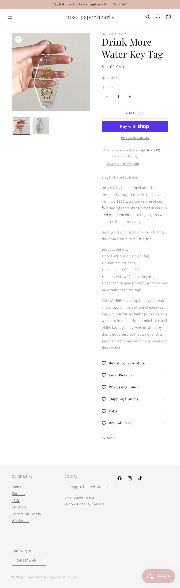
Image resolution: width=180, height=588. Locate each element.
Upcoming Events (26, 514)
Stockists (19, 507)
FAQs (15, 500)
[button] (10, 17)
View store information (122, 164)
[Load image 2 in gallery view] (40, 125)
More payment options (135, 138)
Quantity (107, 87)
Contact (18, 493)
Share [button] (111, 438)
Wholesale (20, 520)
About (17, 486)
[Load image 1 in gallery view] (21, 125)
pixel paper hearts (31, 577)
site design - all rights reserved (60, 577)
